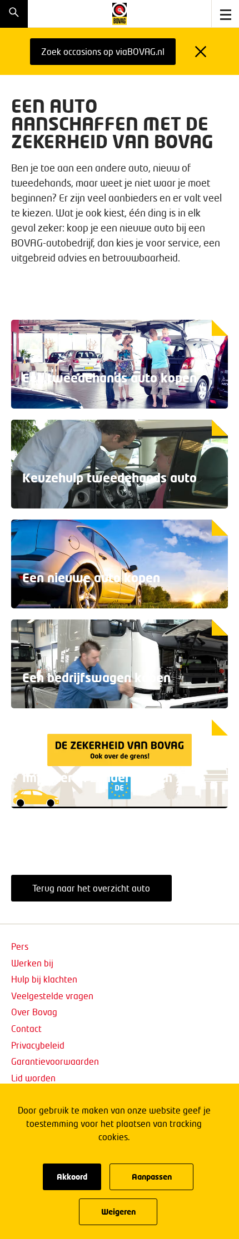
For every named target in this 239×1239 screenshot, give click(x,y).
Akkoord (72, 1176)
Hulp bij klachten (44, 979)
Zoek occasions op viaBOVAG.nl (103, 51)
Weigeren (118, 1211)
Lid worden (33, 1077)
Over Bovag (34, 1011)
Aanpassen (152, 1176)
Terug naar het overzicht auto (91, 888)
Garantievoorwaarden (55, 1061)
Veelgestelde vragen (52, 995)
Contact (26, 1028)
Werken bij (32, 963)
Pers (19, 946)
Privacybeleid (37, 1045)
